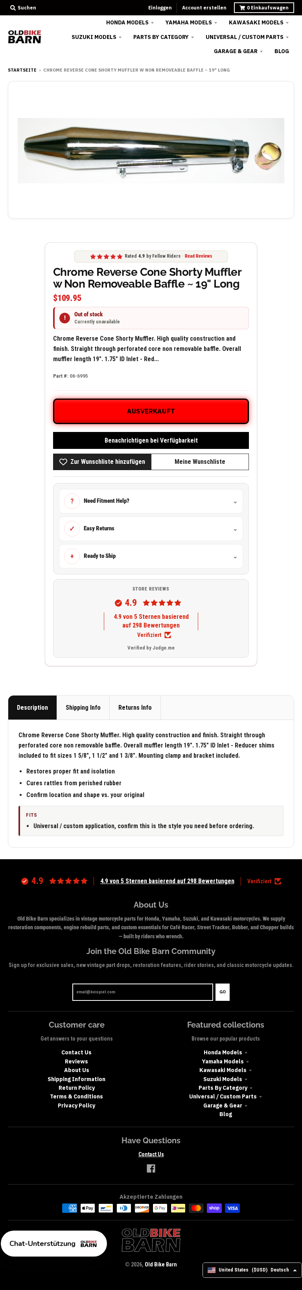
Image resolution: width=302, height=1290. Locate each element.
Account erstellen (204, 8)
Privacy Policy (76, 1105)
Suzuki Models (222, 1079)
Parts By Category (223, 1087)
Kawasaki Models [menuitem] (256, 22)
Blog (225, 1114)
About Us (76, 1070)
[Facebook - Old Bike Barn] (151, 1168)
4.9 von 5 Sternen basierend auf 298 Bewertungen (151, 621)
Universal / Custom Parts (223, 1096)
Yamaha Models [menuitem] (189, 22)
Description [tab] (32, 707)
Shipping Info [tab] (83, 707)
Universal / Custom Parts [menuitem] (245, 37)
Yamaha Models (223, 1061)
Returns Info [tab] (135, 707)
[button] (54, 1244)
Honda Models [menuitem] (127, 22)
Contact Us (76, 1052)
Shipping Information (76, 1079)
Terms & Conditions (76, 1096)
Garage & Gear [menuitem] (236, 51)
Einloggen (160, 8)
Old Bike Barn (161, 1264)
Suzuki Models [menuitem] (94, 37)
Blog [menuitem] (281, 51)
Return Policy (77, 1087)
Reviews (76, 1061)
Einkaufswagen (268, 8)
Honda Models (223, 1052)
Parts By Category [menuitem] (161, 37)
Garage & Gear (222, 1105)
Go (222, 992)
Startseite (22, 70)
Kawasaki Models (223, 1070)
